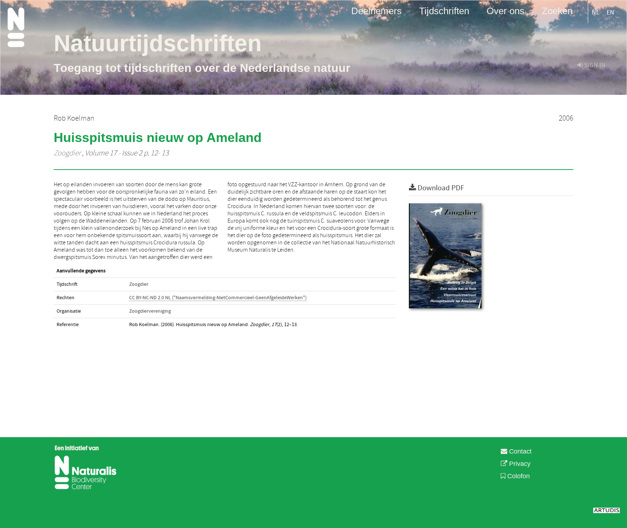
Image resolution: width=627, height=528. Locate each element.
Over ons (505, 10)
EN (610, 12)
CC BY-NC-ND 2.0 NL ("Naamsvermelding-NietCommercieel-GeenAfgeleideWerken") (218, 298)
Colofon (517, 476)
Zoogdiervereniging (150, 311)
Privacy (518, 463)
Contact (519, 451)
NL (595, 12)
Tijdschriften (444, 10)
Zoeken (557, 10)
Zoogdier (67, 153)
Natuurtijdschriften (158, 43)
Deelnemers (376, 10)
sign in (594, 65)
